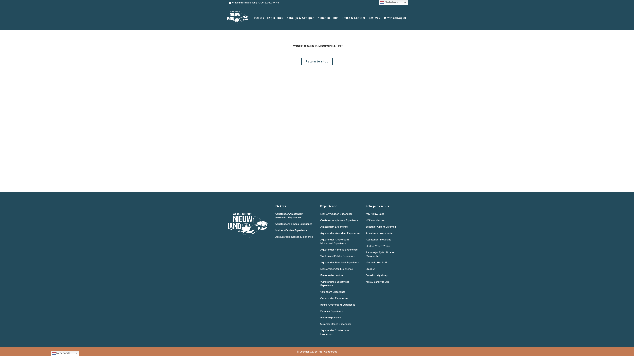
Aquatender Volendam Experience (340, 233)
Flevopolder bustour (332, 275)
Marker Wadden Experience (291, 230)
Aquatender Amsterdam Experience (334, 332)
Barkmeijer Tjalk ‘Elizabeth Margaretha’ (381, 254)
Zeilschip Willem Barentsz (381, 227)
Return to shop (317, 61)
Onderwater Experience (334, 298)
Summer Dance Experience (336, 324)
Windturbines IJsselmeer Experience (334, 283)
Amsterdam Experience (334, 227)
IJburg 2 (370, 269)
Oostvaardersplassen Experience (294, 237)
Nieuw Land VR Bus (377, 282)
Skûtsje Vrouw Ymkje (378, 246)
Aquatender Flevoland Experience (339, 262)
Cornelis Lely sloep (376, 275)
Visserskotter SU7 (376, 262)
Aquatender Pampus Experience (293, 224)
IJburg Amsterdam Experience (337, 305)
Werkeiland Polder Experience (337, 256)
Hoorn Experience (330, 317)
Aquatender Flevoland (378, 239)
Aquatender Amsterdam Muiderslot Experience (289, 215)
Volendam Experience (332, 292)
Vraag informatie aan (243, 2)
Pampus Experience (331, 311)
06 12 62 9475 (269, 2)
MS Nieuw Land (375, 214)
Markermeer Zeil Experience (336, 269)
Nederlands (391, 2)
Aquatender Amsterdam (380, 233)
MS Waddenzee (375, 220)
